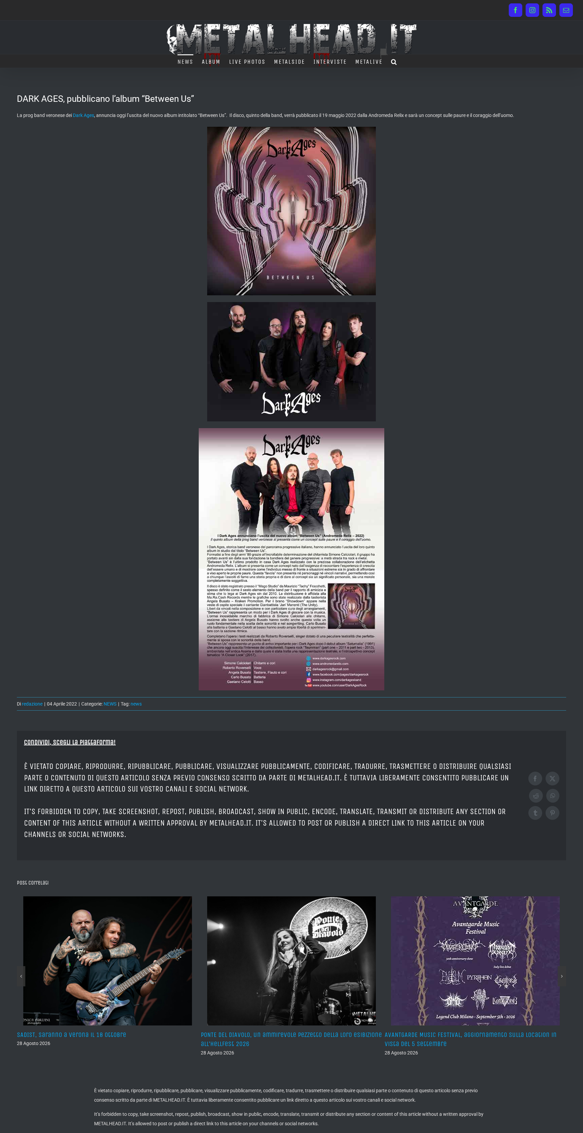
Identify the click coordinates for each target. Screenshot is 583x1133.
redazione (32, 704)
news (136, 704)
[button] (394, 61)
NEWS (110, 704)
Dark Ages (83, 115)
